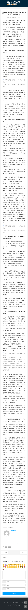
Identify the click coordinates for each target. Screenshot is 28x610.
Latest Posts (10, 527)
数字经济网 (15, 602)
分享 (17, 543)
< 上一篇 (4, 552)
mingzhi (20, 17)
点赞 (12, 543)
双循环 (9, 547)
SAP (6, 547)
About (5, 527)
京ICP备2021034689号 (14, 605)
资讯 (15, 17)
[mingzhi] (6, 533)
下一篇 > (23, 552)
